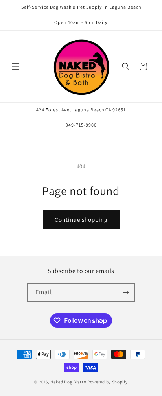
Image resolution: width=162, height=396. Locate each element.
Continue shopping (81, 219)
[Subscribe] (125, 292)
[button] (15, 66)
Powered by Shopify (107, 382)
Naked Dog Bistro (68, 382)
